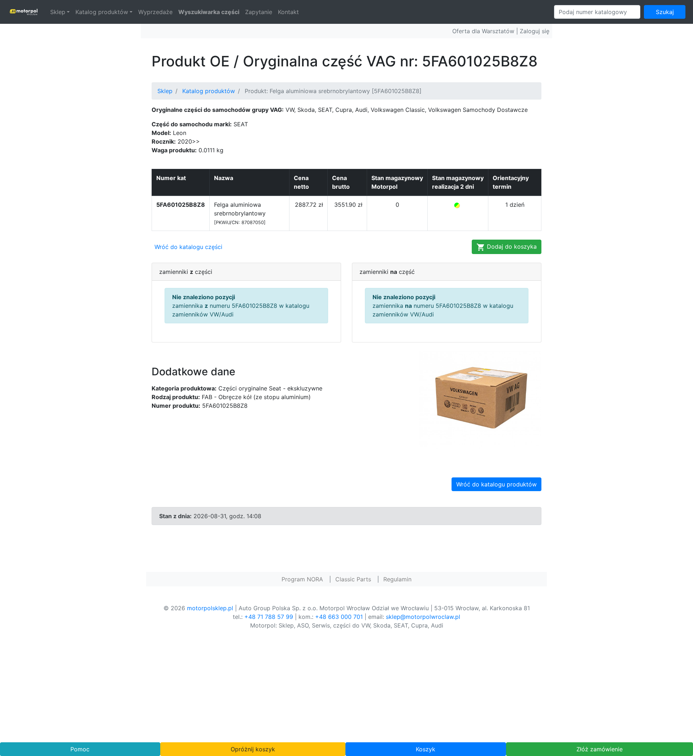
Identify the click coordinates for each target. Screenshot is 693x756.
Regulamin (397, 579)
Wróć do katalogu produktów (496, 484)
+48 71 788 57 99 (268, 616)
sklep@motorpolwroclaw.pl (423, 616)
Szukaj (665, 12)
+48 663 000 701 (339, 616)
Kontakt (288, 12)
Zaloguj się (534, 31)
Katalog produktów (101, 12)
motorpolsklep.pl (210, 608)
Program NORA (302, 579)
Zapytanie (258, 12)
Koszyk (425, 749)
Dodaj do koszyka (511, 246)
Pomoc (80, 749)
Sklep (57, 12)
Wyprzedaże (155, 12)
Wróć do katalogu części (188, 246)
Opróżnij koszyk (253, 749)
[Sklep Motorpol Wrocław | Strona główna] (24, 12)
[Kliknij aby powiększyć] (480, 399)
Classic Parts (353, 579)
